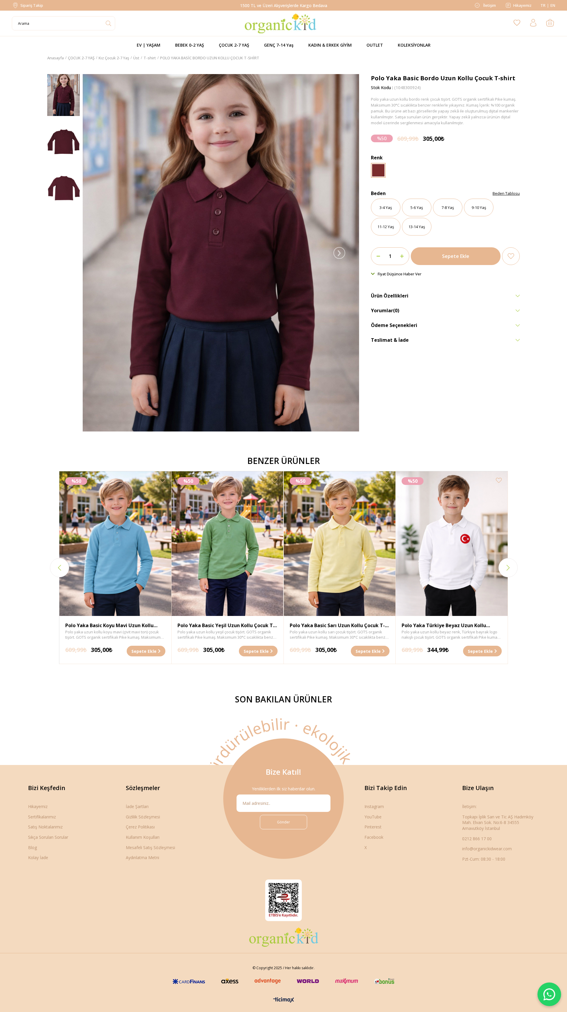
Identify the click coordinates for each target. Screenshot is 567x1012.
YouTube (373, 817)
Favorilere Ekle (162, 480)
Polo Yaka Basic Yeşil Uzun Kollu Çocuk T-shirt (226, 625)
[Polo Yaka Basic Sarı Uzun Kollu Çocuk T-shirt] (340, 543)
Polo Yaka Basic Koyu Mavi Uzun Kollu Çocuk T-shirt (109, 625)
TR (542, 5)
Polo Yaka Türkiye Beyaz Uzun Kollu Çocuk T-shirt (444, 625)
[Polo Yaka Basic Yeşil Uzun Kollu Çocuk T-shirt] (228, 543)
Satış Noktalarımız (45, 827)
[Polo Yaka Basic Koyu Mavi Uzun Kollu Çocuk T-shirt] (115, 543)
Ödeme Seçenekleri (394, 325)
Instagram (374, 806)
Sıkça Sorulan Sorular (48, 837)
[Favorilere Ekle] (511, 256)
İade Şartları (137, 806)
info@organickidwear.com (487, 848)
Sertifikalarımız (42, 817)
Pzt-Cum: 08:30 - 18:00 (483, 859)
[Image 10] (283, 937)
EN (552, 5)
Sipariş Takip (31, 5)
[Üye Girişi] (533, 23)
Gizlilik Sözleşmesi (143, 817)
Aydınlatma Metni (142, 857)
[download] (283, 900)
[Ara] (108, 23)
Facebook (373, 837)
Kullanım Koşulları (142, 837)
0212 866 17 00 (477, 838)
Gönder (283, 822)
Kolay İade (38, 857)
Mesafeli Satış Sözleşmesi (150, 847)
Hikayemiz (522, 5)
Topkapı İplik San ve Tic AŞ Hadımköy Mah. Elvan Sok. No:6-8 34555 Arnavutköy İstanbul (497, 822)
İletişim (489, 5)
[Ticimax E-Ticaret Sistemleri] (283, 1000)
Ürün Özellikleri (389, 295)
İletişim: (469, 806)
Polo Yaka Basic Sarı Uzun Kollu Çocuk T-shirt (337, 625)
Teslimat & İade (390, 340)
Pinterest (373, 827)
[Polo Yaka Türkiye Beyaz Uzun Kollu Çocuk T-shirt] (452, 543)
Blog (32, 847)
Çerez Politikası (140, 827)
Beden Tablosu (506, 193)
